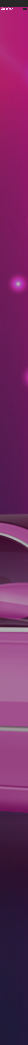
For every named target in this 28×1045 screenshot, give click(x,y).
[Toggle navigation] (25, 9)
